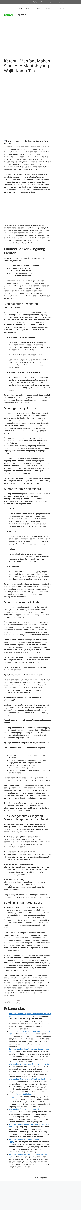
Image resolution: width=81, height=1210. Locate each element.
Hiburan (38, 9)
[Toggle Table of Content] (17, 1002)
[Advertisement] (27, 43)
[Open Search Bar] (17, 21)
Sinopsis (62, 9)
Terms (43, 2)
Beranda (19, 9)
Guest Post (60, 2)
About (19, 2)
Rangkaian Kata (22, 15)
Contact (27, 2)
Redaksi (51, 2)
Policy (35, 2)
